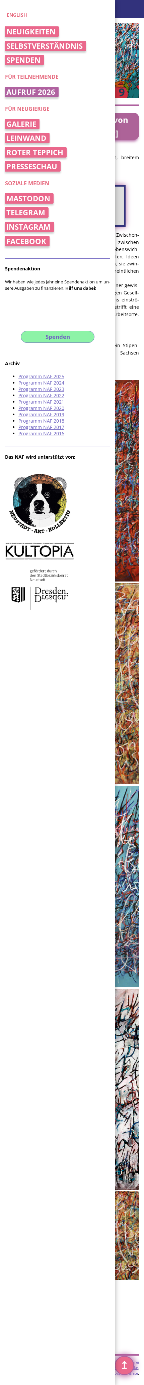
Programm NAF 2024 (41, 383)
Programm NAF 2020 (41, 408)
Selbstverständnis (44, 46)
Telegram (25, 212)
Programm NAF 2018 (41, 421)
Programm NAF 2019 (41, 414)
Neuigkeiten (31, 31)
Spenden (23, 60)
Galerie (21, 124)
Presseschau (31, 166)
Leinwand (26, 138)
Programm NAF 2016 (41, 433)
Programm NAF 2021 (41, 402)
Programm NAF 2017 (41, 427)
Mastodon (28, 198)
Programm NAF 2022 (41, 395)
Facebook (26, 241)
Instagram (28, 227)
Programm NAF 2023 (41, 389)
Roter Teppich (34, 152)
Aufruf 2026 (30, 92)
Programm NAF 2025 (41, 376)
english (17, 15)
